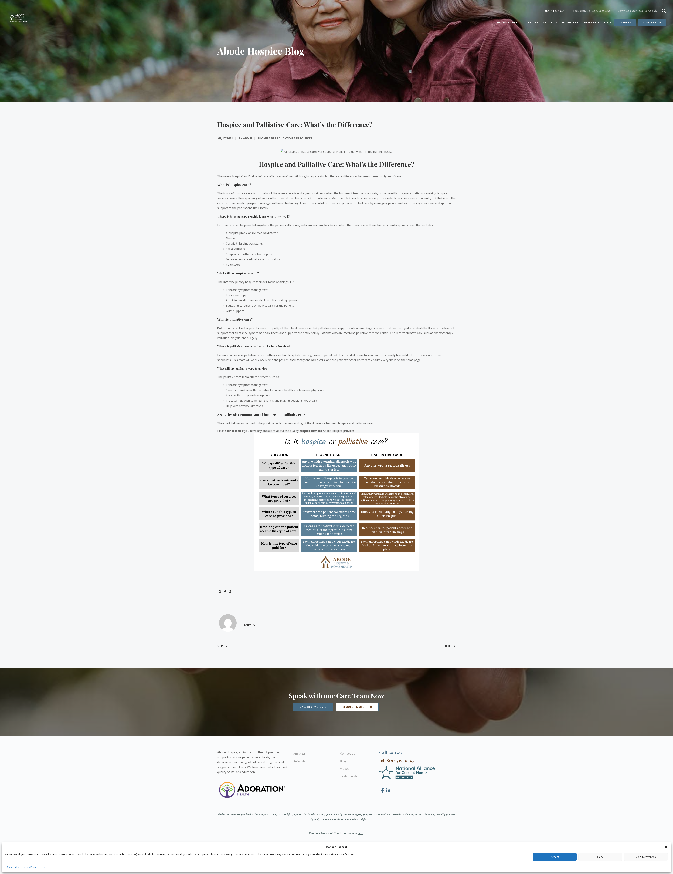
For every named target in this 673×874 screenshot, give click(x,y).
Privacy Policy (29, 867)
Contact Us (652, 22)
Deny (600, 856)
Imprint (43, 867)
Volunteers (570, 22)
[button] (666, 847)
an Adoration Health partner (259, 752)
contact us (234, 431)
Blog (608, 22)
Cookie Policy (13, 867)
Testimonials (348, 776)
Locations (530, 22)
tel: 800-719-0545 (396, 760)
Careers (625, 22)
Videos (344, 768)
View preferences (646, 856)
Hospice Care (507, 22)
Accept (555, 856)
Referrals (592, 22)
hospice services (310, 431)
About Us (550, 22)
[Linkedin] (388, 791)
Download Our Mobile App (635, 11)
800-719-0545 (554, 11)
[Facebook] (383, 791)
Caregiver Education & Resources (286, 138)
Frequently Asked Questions (591, 11)
